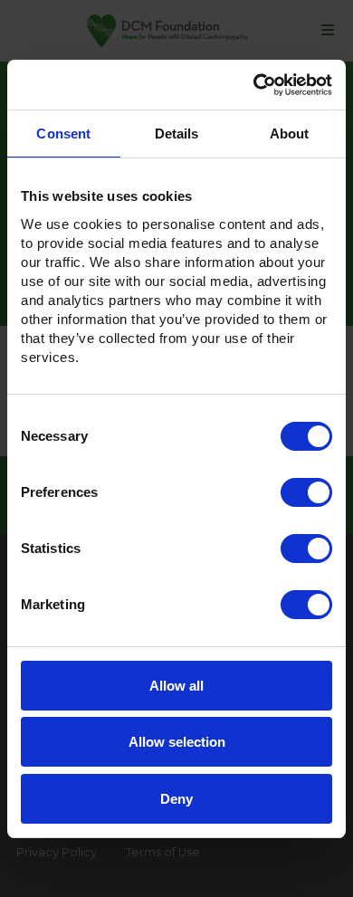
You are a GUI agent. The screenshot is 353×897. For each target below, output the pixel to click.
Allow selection (177, 741)
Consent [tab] (63, 133)
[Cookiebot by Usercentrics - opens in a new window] (254, 85)
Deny (176, 798)
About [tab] (290, 133)
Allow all (176, 685)
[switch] (306, 492)
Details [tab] (177, 133)
